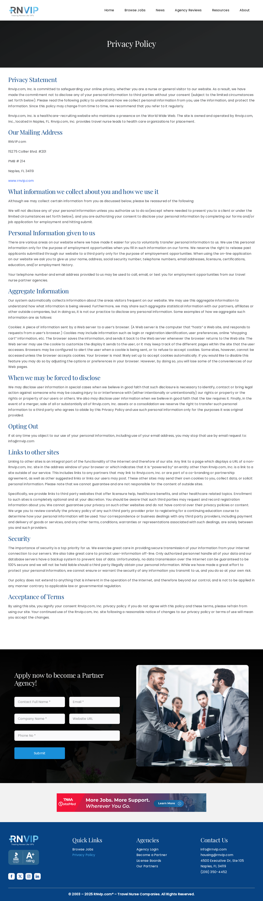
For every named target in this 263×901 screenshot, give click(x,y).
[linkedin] (37, 876)
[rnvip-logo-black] (23, 7)
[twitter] (20, 876)
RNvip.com (103, 894)
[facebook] (11, 876)
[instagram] (28, 876)
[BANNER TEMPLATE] (23, 851)
